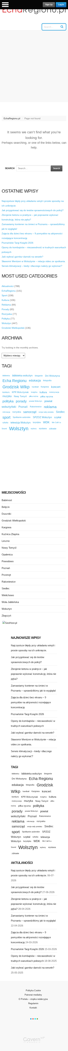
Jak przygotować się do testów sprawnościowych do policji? (33, 210)
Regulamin (33, 1003)
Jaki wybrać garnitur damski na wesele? (22, 256)
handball (35, 387)
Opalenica (7, 554)
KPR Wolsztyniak (20, 392)
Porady (5, 309)
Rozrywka (7, 314)
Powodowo (8, 561)
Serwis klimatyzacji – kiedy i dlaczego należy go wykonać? (32, 266)
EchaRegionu (9, 290)
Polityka (6, 318)
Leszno (6, 540)
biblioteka (6, 376)
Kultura (5, 300)
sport (6, 417)
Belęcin (6, 507)
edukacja (35, 380)
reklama (50, 407)
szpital (57, 417)
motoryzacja (54, 392)
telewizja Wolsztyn (21, 422)
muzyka (7, 396)
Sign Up (48, 4)
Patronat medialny (33, 995)
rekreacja (6, 412)
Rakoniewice (36, 407)
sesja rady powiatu (46, 412)
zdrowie (52, 428)
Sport (4, 295)
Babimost (7, 500)
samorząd (29, 412)
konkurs (6, 392)
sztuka (5, 422)
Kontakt (33, 1007)
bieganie (39, 376)
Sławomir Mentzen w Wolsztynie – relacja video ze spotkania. (34, 261)
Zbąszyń (6, 615)
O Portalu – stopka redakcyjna (33, 999)
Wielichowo (8, 595)
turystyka (37, 422)
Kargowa (45, 387)
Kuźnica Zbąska (10, 534)
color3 (35, 1019)
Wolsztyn (6, 323)
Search (10, 168)
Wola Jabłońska (10, 602)
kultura (43, 392)
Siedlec (60, 411)
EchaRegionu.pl (12, 118)
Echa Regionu (14, 381)
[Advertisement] (34, 66)
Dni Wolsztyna (52, 375)
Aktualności (8, 286)
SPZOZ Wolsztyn (42, 417)
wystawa (43, 428)
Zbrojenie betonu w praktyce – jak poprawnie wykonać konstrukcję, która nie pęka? (33, 673)
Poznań (23, 406)
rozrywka (16, 412)
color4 (37, 1019)
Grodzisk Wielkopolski (13, 328)
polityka (8, 401)
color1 (31, 1019)
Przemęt (6, 574)
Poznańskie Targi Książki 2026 (17, 242)
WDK (46, 422)
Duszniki (6, 513)
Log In (61, 4)
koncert (55, 386)
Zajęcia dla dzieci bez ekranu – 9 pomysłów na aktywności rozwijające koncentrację (31, 702)
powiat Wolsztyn (35, 401)
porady (21, 401)
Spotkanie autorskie (22, 417)
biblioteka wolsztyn (22, 375)
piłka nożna (33, 396)
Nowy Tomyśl (20, 396)
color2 (33, 1019)
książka (34, 392)
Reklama (6, 304)
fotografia (47, 380)
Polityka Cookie (33, 990)
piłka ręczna (46, 396)
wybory (34, 429)
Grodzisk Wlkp (16, 387)
